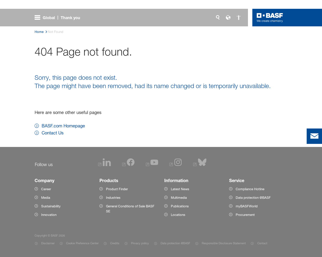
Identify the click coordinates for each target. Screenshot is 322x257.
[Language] (228, 17)
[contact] (314, 136)
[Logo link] (270, 17)
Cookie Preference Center (82, 243)
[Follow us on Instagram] (175, 165)
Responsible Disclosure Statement (224, 243)
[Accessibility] (238, 17)
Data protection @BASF (175, 243)
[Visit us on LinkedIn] (104, 165)
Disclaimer (48, 243)
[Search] (217, 17)
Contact (262, 243)
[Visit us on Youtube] (152, 165)
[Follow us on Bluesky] (200, 165)
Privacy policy (140, 243)
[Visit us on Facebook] (128, 165)
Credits (114, 243)
